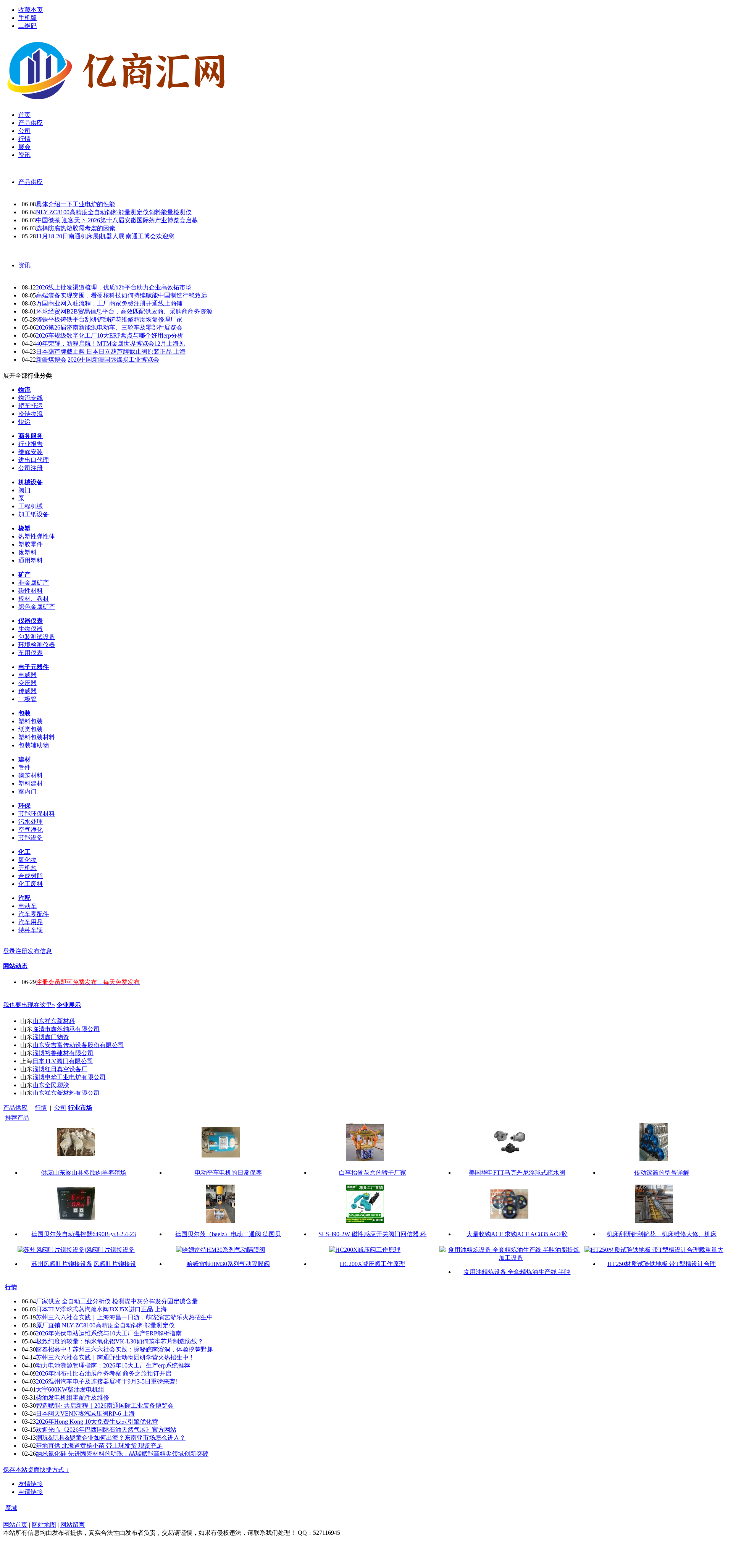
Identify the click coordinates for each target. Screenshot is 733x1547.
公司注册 (30, 468)
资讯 (24, 265)
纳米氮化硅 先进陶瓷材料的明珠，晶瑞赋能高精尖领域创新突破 (122, 1453)
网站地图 (44, 1524)
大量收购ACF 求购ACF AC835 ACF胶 (517, 1234)
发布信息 (39, 951)
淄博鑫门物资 (50, 1037)
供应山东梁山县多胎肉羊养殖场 (83, 1172)
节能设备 (30, 837)
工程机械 (30, 506)
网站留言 (72, 1524)
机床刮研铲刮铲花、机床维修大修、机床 (662, 1234)
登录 (9, 951)
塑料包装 (30, 721)
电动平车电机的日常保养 (228, 1172)
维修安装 (30, 452)
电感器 (27, 675)
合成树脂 (30, 876)
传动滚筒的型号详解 (661, 1172)
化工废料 (30, 884)
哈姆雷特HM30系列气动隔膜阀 (228, 1264)
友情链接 (30, 1484)
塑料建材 (30, 783)
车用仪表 (30, 653)
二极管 (27, 699)
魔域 (11, 1508)
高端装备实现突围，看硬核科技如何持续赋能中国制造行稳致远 (121, 295)
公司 (60, 1107)
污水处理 (30, 821)
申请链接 (30, 1492)
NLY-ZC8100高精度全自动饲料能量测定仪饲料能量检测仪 (114, 212)
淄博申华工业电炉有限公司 (69, 1077)
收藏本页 (30, 9)
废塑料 (27, 552)
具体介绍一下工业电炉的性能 (75, 204)
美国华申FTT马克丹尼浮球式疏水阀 (517, 1172)
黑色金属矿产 (36, 606)
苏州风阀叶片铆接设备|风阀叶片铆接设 (83, 1264)
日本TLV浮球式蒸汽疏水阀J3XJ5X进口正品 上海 (101, 1309)
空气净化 (30, 829)
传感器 (27, 691)
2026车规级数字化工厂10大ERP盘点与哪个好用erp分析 (109, 335)
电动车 (27, 906)
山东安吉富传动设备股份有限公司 (78, 1045)
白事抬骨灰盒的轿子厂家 (372, 1172)
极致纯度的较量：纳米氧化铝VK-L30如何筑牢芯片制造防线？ (119, 1341)
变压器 (27, 683)
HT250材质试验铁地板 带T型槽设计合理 (661, 1264)
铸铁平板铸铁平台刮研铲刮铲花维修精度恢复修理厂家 (109, 319)
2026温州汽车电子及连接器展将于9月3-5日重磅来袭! (106, 1381)
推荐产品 (17, 1117)
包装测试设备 (36, 637)
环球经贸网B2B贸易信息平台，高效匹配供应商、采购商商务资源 (124, 311)
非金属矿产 (33, 582)
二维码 (27, 26)
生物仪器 (30, 629)
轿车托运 (30, 406)
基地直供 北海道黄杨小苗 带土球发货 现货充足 (99, 1445)
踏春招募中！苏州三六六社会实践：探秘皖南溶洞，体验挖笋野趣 (124, 1349)
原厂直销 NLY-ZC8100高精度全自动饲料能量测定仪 (105, 1325)
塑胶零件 (30, 544)
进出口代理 (33, 460)
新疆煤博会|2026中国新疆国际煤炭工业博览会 (97, 359)
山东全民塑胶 (50, 1085)
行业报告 (30, 444)
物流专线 (30, 397)
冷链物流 (30, 414)
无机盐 (27, 868)
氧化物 (27, 860)
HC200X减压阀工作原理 (372, 1264)
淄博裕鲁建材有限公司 (63, 1053)
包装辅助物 (33, 745)
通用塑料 (30, 560)
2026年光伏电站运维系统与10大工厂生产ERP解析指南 (109, 1333)
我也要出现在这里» (29, 1005)
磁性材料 (30, 590)
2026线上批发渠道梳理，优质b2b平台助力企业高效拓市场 (114, 287)
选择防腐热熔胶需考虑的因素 (75, 228)
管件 (24, 767)
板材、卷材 (33, 598)
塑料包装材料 (36, 737)
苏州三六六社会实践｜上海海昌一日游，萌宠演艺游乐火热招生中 (124, 1317)
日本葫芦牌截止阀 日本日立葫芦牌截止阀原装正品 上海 (111, 351)
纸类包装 (30, 729)
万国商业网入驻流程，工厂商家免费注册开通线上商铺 (109, 303)
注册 (21, 951)
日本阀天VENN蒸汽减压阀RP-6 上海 (85, 1413)
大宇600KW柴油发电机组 (70, 1389)
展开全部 (15, 375)
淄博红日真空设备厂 (59, 1069)
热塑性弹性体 (36, 536)
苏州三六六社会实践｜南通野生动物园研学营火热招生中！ (115, 1357)
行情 (41, 1107)
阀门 (24, 490)
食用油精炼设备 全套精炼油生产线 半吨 (516, 1272)
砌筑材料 (30, 775)
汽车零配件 (33, 914)
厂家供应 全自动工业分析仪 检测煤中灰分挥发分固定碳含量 (117, 1301)
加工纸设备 (33, 514)
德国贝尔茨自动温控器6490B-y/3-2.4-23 (83, 1234)
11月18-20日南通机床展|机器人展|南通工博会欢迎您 (105, 236)
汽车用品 (30, 922)
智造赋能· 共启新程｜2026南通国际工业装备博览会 (105, 1405)
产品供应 (30, 182)
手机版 (27, 18)
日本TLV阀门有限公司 (62, 1061)
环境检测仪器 (36, 645)
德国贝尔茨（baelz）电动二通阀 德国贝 (228, 1234)
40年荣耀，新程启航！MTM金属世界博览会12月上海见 (110, 343)
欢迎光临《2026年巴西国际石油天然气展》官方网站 (106, 1429)
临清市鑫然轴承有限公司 (66, 1029)
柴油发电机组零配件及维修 (72, 1397)
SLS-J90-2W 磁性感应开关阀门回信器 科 (372, 1234)
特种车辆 (30, 930)
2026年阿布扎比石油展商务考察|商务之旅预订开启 (103, 1373)
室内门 (27, 791)
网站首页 (15, 1524)
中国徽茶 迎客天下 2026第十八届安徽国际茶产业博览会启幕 (117, 220)
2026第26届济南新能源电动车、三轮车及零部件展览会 (109, 327)
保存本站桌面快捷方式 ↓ (36, 1469)
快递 (24, 422)
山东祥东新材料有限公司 (66, 1093)
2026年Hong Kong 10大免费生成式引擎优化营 (97, 1421)
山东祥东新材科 (53, 1021)
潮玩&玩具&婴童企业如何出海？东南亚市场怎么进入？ (111, 1437)
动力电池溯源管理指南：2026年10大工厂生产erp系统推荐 (113, 1365)
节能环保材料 (36, 813)
